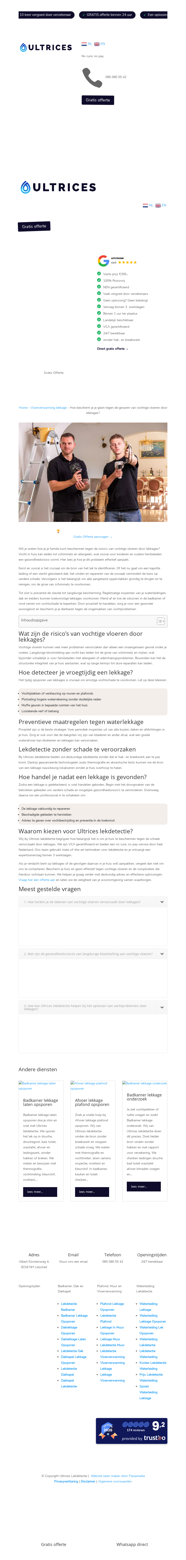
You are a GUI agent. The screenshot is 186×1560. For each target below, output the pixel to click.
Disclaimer (88, 1481)
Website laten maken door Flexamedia (118, 1476)
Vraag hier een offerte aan (37, 880)
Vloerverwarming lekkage (49, 408)
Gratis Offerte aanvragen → (93, 537)
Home (23, 408)
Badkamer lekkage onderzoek (144, 1097)
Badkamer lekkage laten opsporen (40, 1102)
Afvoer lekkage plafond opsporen (92, 1102)
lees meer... (35, 1192)
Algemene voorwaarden (115, 1481)
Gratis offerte (97, 100)
